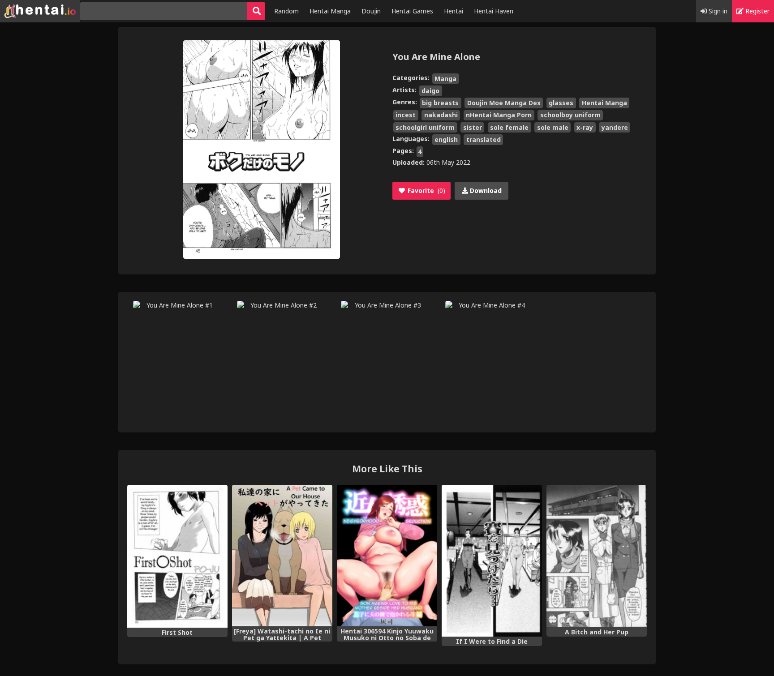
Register (757, 11)
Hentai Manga (330, 11)
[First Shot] (177, 556)
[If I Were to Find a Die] (492, 561)
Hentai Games (412, 11)
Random (286, 11)
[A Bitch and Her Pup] (596, 556)
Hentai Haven (493, 11)
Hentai (453, 11)
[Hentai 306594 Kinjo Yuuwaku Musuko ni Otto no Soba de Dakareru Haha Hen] (387, 555)
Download (485, 190)
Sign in (717, 11)
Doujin (371, 11)
